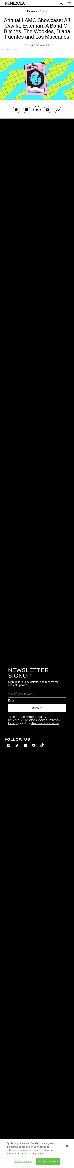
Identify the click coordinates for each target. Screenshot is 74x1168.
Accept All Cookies (48, 1161)
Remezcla (32, 11)
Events (43, 11)
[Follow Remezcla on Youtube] (34, 743)
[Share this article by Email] (47, 109)
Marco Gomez (39, 45)
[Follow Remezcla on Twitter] (17, 743)
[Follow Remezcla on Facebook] (9, 743)
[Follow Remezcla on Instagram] (26, 743)
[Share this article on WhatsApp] (16, 109)
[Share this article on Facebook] (26, 109)
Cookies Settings (23, 1161)
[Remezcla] (15, 3)
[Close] (67, 1146)
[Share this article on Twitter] (37, 109)
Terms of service (45, 723)
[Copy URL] (57, 109)
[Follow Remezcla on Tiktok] (42, 743)
